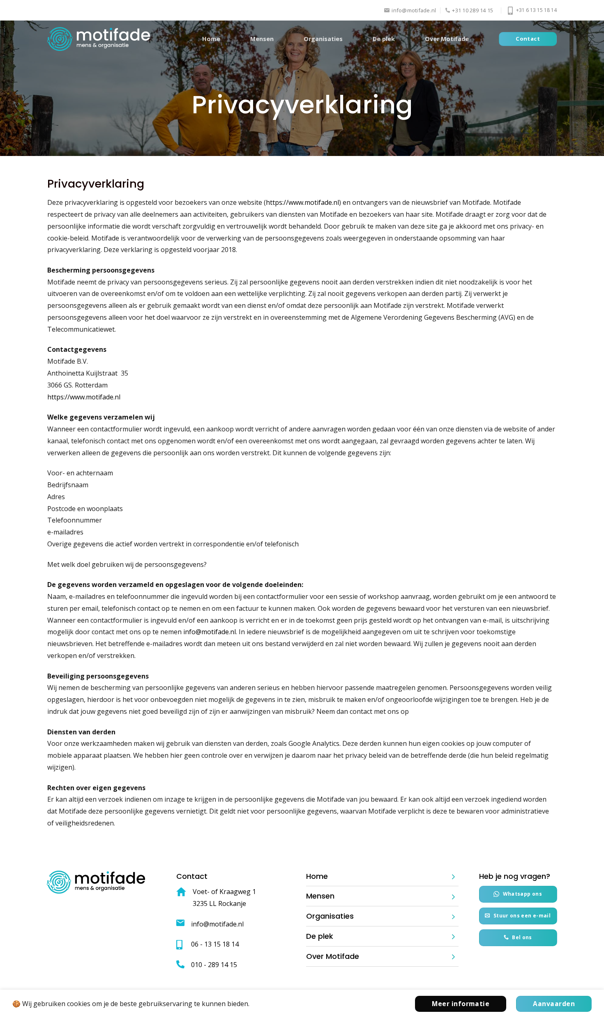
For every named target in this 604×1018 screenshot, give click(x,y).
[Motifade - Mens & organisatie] (98, 39)
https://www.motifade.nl (302, 202)
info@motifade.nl (209, 631)
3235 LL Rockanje (219, 903)
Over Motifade (447, 39)
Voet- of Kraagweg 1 (224, 891)
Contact (191, 876)
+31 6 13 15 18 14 (536, 10)
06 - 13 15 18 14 (215, 944)
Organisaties (323, 39)
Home (211, 39)
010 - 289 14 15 (214, 964)
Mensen (262, 39)
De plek (384, 39)
